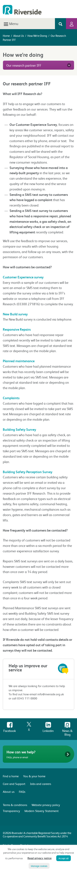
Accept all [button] (63, 858)
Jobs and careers (40, 783)
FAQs (22, 791)
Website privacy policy (46, 805)
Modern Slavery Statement (41, 811)
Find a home (11, 776)
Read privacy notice (39, 858)
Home (6, 36)
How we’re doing (37, 36)
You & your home (34, 776)
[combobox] (38, 65)
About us (18, 36)
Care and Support (14, 783)
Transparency (11, 811)
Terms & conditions (15, 805)
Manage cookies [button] (39, 865)
